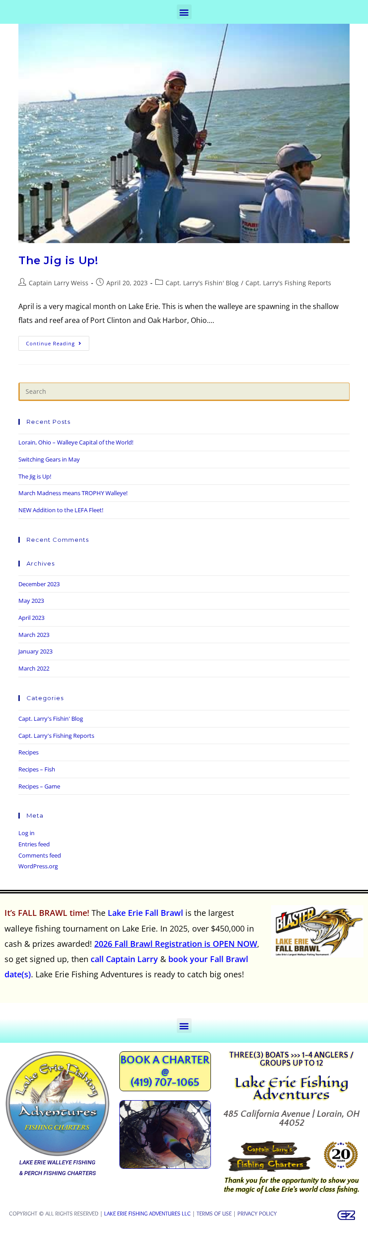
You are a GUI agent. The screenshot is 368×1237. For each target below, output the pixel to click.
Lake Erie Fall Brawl (145, 912)
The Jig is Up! (58, 260)
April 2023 (31, 618)
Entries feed (34, 844)
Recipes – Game (39, 786)
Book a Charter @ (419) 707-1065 (165, 1071)
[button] (184, 11)
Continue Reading (56, 341)
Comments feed (39, 855)
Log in (26, 833)
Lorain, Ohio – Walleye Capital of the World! (75, 442)
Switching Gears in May (49, 459)
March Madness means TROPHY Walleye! (72, 493)
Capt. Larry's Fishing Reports (288, 283)
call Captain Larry (124, 959)
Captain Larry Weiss (58, 283)
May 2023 (31, 601)
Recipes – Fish (36, 769)
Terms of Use (214, 1213)
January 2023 (35, 651)
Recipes (28, 752)
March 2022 (33, 668)
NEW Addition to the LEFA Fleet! (60, 510)
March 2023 (33, 635)
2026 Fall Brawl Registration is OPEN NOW (175, 943)
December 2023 (39, 584)
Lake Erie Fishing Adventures (292, 1088)
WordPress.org (38, 866)
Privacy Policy (257, 1213)
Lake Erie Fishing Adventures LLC (147, 1213)
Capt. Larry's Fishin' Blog (202, 283)
